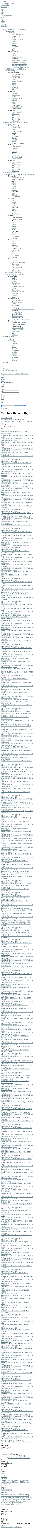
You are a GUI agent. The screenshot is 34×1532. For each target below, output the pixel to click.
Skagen (14, 48)
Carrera (14, 281)
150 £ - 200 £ (16, 117)
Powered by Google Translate (10, 1504)
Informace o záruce (10, 1501)
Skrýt (2, 381)
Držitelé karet (16, 331)
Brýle (6, 369)
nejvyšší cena (24, 421)
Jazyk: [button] (3, 17)
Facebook (11, 1458)
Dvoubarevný (16, 214)
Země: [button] (3, 12)
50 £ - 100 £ (15, 114)
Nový (3, 421)
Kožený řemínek (17, 107)
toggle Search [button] (10, 3)
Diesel (14, 41)
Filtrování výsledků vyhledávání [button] (11, 1527)
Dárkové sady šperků (18, 324)
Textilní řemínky (17, 314)
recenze (11, 1480)
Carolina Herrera (6, 418)
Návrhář (14, 96)
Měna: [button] (3, 21)
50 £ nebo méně (17, 112)
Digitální (14, 103)
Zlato (13, 102)
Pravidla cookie (8, 1482)
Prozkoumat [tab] (4, 1485)
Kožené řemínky (17, 312)
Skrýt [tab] (5, 1478)
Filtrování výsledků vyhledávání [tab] (11, 374)
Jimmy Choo (16, 290)
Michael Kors (16, 305)
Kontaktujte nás (5, 1494)
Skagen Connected (17, 57)
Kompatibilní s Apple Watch (20, 319)
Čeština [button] (3, 19)
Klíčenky (15, 335)
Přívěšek (14, 260)
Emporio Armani (17, 302)
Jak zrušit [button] (20, 1503)
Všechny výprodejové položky (16, 350)
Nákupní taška (5, 5)
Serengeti (15, 293)
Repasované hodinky (15, 359)
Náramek (15, 148)
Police (14, 188)
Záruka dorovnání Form (11, 1499)
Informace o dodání (16, 1494)
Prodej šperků (14, 346)
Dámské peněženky (18, 328)
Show (2, 377)
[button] (17, 9)
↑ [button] (21, 1527)
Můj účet (3, 1)
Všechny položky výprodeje (15, 355)
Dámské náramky (17, 217)
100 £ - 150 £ (16, 115)
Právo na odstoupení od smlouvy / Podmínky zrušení (15, 1502)
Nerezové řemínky (17, 316)
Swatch (14, 307)
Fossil (14, 43)
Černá (14, 233)
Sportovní (15, 93)
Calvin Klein (16, 36)
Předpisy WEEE (18, 1482)
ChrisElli (3, 3)
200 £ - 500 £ (16, 119)
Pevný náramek (16, 146)
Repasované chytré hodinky (20, 67)
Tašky (14, 333)
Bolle (13, 278)
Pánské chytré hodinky (19, 60)
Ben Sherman (16, 76)
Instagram (21, 1458)
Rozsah (3, 419)
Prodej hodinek (14, 342)
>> (9, 428)
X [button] (1, 7)
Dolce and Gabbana (18, 286)
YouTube (27, 1458)
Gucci (14, 288)
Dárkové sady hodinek (19, 323)
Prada (13, 297)
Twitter (16, 1458)
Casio (13, 38)
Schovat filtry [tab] (25, 374)
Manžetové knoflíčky (18, 262)
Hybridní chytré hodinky (19, 65)
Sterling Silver (16, 250)
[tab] (17, 376)
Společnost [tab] (4, 1477)
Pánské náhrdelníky (18, 179)
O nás (2, 1480)
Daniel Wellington (17, 39)
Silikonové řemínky (18, 317)
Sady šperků (15, 264)
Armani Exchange (17, 34)
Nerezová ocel (16, 248)
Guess (14, 45)
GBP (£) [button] (3, 22)
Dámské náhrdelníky (18, 178)
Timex (14, 50)
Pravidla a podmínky (11, 1497)
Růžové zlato (16, 155)
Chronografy (16, 95)
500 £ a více (15, 121)
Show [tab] (2, 1478)
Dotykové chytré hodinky (19, 64)
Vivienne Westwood (18, 143)
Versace (14, 295)
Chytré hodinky (16, 108)
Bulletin (6, 1480)
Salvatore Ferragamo (18, 291)
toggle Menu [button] (4, 24)
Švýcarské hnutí (17, 98)
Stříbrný (14, 100)
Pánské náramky (17, 219)
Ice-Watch (15, 46)
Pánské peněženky (17, 329)
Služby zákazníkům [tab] (6, 1490)
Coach (14, 285)
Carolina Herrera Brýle (11, 370)
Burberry (14, 279)
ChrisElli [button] (4, 7)
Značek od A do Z (6, 1489)
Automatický (16, 105)
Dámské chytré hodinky (19, 62)
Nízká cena (16, 421)
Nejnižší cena (9, 421)
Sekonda (14, 140)
